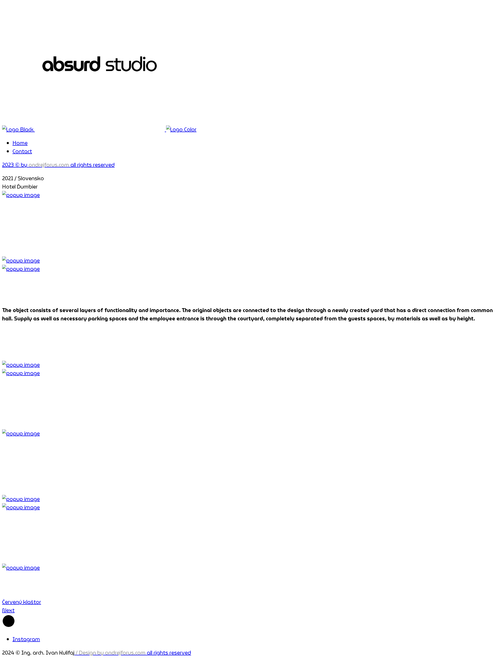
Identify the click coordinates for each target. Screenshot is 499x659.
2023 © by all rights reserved (58, 165)
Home (20, 143)
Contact (22, 151)
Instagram (26, 639)
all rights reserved (133, 653)
